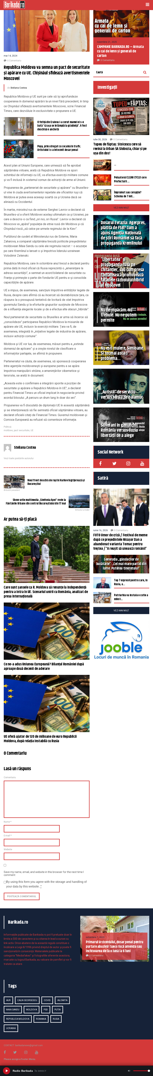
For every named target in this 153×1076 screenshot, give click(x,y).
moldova (31, 1009)
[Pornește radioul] (6, 1070)
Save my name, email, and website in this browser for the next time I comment (44, 873)
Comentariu (10, 777)
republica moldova (17, 1019)
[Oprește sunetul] (129, 1070)
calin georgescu (27, 1000)
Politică (7, 427)
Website (8, 849)
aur (8, 1000)
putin (57, 1009)
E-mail (8, 835)
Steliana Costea (18, 88)
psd (46, 1009)
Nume (7, 822)
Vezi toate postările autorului (19, 458)
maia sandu (12, 1009)
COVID (47, 1000)
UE (32, 430)
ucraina (11, 1028)
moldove (8, 430)
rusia (56, 1019)
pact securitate (21, 430)
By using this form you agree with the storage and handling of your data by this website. (46, 884)
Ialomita (62, 1000)
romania (41, 1019)
